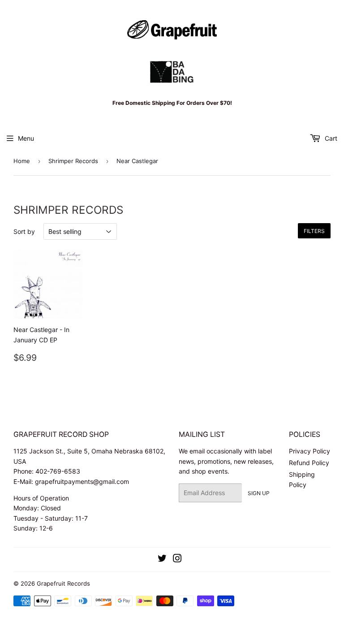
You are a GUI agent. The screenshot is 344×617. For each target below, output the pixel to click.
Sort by (24, 231)
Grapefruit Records (63, 583)
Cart (330, 138)
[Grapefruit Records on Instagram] (177, 559)
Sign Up (259, 493)
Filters (314, 231)
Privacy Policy (309, 451)
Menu (26, 138)
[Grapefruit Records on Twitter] (162, 559)
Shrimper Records (73, 160)
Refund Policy (309, 462)
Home (21, 160)
